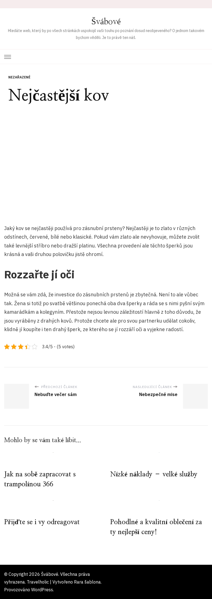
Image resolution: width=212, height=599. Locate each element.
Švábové (106, 22)
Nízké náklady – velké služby (153, 474)
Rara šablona (87, 582)
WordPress (42, 589)
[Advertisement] (106, 159)
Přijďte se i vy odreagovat (42, 522)
